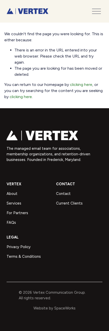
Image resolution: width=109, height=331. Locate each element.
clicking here (81, 84)
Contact (63, 193)
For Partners (17, 213)
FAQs (11, 222)
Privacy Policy (19, 247)
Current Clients (69, 203)
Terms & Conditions (24, 256)
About (12, 193)
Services (14, 203)
